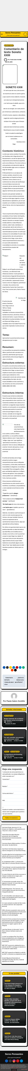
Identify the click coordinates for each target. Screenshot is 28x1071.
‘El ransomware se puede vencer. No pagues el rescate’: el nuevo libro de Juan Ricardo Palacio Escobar (14, 883)
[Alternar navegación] (2, 34)
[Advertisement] (14, 17)
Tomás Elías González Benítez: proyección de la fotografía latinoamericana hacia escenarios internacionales (13, 1002)
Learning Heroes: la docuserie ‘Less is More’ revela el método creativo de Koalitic (13, 931)
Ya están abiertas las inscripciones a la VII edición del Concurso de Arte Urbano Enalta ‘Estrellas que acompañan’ (14, 856)
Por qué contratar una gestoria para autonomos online (14, 738)
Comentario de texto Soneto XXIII (14, 52)
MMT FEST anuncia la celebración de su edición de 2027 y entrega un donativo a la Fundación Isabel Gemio (14, 947)
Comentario (6, 779)
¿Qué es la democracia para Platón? (19, 680)
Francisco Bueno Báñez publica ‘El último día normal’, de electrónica (12, 1021)
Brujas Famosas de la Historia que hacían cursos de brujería (13, 719)
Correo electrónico (8, 793)
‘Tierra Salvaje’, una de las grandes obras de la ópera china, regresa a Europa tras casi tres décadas (13, 868)
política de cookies (15, 1067)
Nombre (5, 786)
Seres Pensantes (13, 33)
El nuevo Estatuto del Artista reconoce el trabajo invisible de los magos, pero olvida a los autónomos (14, 876)
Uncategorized (9, 45)
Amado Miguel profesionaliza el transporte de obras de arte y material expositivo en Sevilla (13, 959)
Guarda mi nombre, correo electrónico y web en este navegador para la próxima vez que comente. (13, 811)
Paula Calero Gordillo (16, 59)
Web (3, 800)
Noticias (7, 980)
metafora (9, 722)
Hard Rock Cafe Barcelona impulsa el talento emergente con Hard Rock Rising (14, 1038)
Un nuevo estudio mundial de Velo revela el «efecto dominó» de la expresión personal (14, 904)
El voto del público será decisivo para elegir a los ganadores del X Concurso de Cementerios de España (13, 897)
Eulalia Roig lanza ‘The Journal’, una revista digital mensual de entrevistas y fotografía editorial (13, 890)
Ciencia (7, 751)
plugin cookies (24, 1069)
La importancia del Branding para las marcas (13, 755)
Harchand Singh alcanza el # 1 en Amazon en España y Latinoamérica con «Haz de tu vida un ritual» (13, 829)
